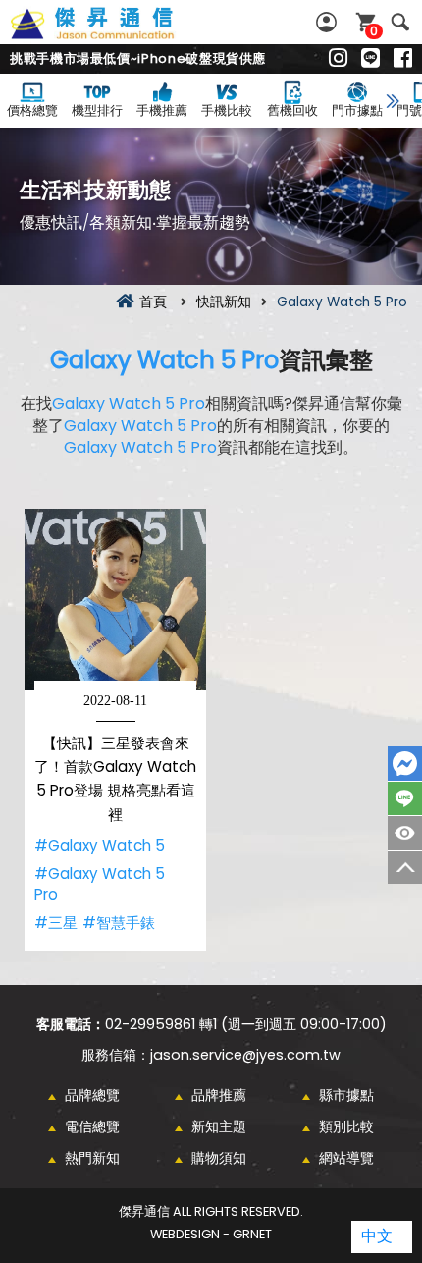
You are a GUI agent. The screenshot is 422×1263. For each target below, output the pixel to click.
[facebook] (403, 59)
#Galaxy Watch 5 (99, 845)
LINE (405, 798)
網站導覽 (346, 1158)
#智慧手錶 (118, 922)
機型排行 (97, 110)
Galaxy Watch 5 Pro (164, 360)
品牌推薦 (218, 1095)
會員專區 (328, 22)
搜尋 (400, 22)
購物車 (374, 31)
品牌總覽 (92, 1095)
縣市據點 (346, 1095)
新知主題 (218, 1126)
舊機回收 (292, 110)
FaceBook (405, 763)
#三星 (56, 922)
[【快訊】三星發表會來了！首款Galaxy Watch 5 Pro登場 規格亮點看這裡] (115, 599)
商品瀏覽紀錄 (405, 833)
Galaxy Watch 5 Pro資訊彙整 (114, 34)
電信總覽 (92, 1126)
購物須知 (218, 1158)
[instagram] (338, 59)
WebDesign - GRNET (211, 1234)
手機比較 (226, 110)
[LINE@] (370, 59)
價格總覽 (32, 110)
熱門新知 (92, 1158)
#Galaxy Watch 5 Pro (99, 884)
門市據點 (357, 110)
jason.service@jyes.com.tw (245, 1055)
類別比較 (346, 1126)
